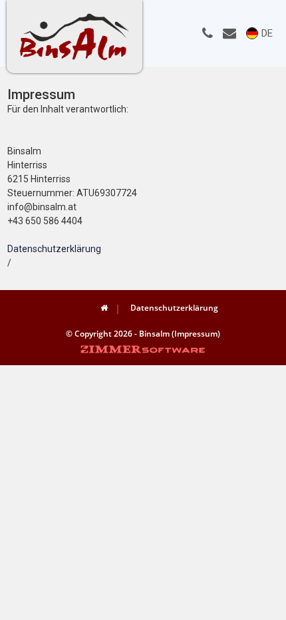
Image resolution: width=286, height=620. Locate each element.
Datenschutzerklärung (54, 248)
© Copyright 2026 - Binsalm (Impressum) (143, 333)
